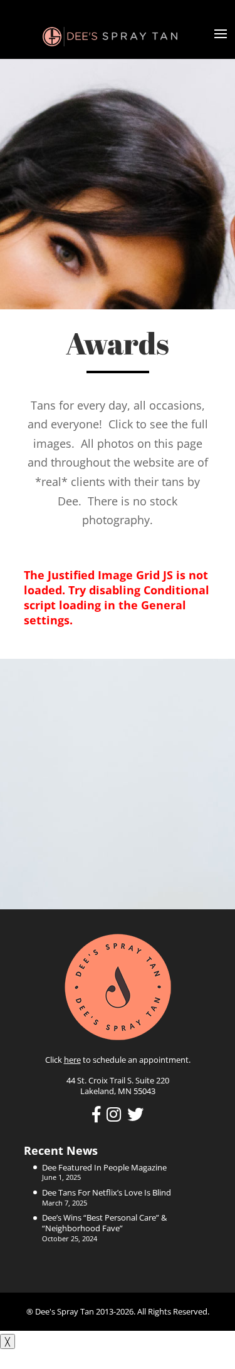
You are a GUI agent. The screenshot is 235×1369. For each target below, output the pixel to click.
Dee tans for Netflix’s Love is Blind (106, 1192)
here (72, 1059)
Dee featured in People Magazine (104, 1167)
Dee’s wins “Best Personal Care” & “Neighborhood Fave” (104, 1223)
